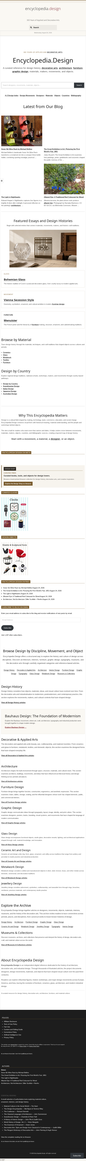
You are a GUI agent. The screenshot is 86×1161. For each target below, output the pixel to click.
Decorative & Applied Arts (26, 670)
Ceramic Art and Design (10, 926)
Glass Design (35, 674)
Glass (5, 355)
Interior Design (54, 670)
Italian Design (8, 389)
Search (79, 85)
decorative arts (54, 52)
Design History (9, 670)
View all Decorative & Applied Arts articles (17, 755)
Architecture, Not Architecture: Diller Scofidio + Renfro (22, 599)
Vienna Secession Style (19, 300)
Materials (49, 95)
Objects (57, 95)
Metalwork (7, 357)
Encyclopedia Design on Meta (16, 453)
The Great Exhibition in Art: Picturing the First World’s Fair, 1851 (62, 150)
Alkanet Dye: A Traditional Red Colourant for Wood (64, 197)
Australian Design (10, 394)
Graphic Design (46, 922)
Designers (40, 95)
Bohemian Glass (14, 279)
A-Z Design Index (11, 95)
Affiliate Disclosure (10, 1021)
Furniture (8, 315)
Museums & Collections (66, 674)
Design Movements (27, 95)
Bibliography (76, 95)
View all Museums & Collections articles (16, 945)
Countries (66, 95)
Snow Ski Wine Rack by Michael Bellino (16, 149)
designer (55, 439)
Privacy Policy (9, 1037)
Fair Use (7, 1027)
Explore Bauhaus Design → (15, 727)
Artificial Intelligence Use (12, 1035)
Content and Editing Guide (13, 1029)
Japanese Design (9, 391)
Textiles (6, 360)
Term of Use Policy (10, 1024)
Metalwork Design (48, 674)
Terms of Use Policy (34, 1046)
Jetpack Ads (14, 1044)
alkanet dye (48, 203)
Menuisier (10, 320)
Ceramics (6, 352)
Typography (23, 674)
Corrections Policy (10, 1032)
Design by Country (10, 384)
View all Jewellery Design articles (14, 894)
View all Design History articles (13, 702)
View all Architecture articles (12, 781)
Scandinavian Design (11, 386)
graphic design (20, 71)
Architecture (42, 670)
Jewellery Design (43, 926)
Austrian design (58, 304)
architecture (65, 68)
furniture (78, 68)
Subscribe (7, 628)
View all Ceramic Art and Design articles (16, 861)
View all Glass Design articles (12, 844)
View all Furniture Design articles (13, 802)
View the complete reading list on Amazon (16, 1137)
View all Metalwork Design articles (14, 878)
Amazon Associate (9, 1053)
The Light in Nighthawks (10, 197)
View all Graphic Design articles (13, 823)
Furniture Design (68, 670)
